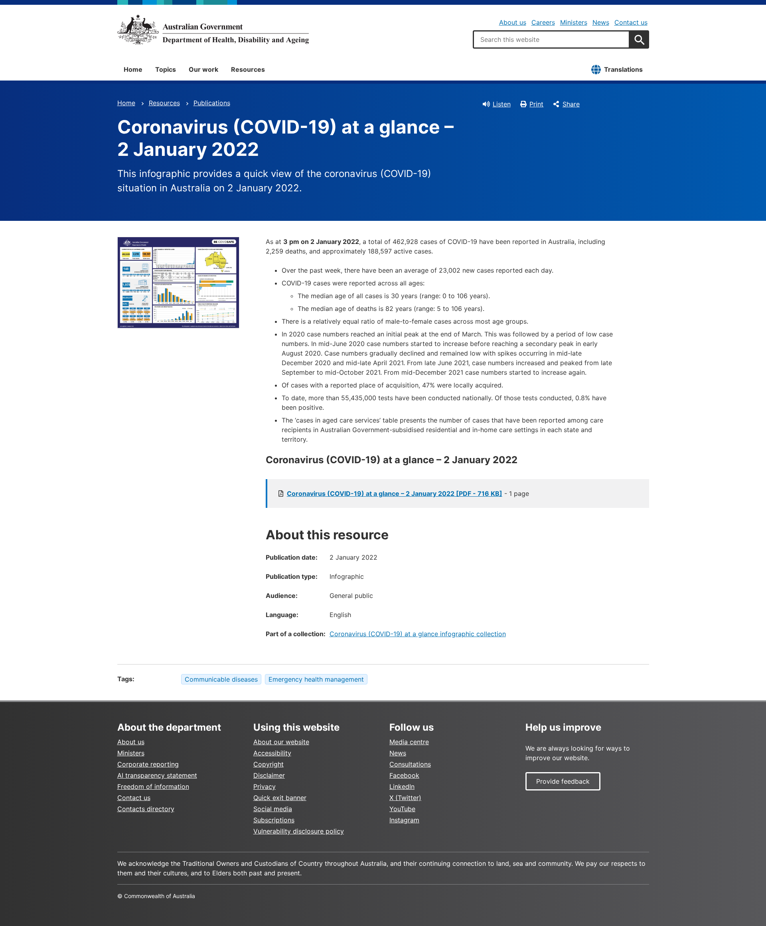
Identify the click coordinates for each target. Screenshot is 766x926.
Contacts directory (145, 809)
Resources (248, 69)
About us (512, 22)
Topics (165, 69)
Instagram (404, 820)
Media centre (409, 742)
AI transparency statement (157, 775)
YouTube (402, 809)
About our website (281, 742)
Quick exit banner (279, 798)
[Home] (213, 29)
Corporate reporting (148, 764)
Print (536, 104)
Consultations (410, 764)
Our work (203, 69)
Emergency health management (316, 679)
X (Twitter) (405, 798)
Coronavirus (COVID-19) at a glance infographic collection (418, 634)
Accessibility (272, 753)
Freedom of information (153, 786)
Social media (272, 809)
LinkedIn (402, 786)
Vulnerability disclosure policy (298, 831)
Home (133, 69)
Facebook (404, 775)
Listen (502, 104)
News (600, 22)
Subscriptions (273, 820)
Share (571, 104)
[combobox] (551, 39)
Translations (623, 69)
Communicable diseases (221, 679)
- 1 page (408, 493)
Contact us (631, 22)
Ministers (573, 22)
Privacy (264, 786)
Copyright (268, 764)
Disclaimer (269, 775)
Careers (543, 22)
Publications (211, 103)
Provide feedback (563, 781)
